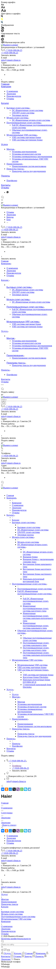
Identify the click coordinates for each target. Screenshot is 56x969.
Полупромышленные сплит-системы (24, 122)
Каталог (5, 103)
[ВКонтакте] (2, 789)
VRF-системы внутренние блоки (27, 140)
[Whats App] (8, 192)
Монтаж (11, 149)
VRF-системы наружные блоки (26, 137)
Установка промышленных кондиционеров (32, 156)
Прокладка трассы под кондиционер (29, 171)
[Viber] (18, 789)
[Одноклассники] (6, 789)
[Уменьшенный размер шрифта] (2, 5)
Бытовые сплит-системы (18, 108)
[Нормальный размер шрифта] (3, 7)
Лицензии (11, 94)
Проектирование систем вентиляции (29, 166)
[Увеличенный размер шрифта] (3, 11)
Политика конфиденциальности (16, 938)
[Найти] (3, 403)
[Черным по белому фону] (2, 16)
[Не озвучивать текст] (2, 40)
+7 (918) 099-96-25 (13, 50)
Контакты (5, 185)
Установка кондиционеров (24, 151)
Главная (5, 84)
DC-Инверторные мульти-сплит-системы (31, 120)
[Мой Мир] (10, 789)
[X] (14, 789)
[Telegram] (29, 789)
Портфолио (12, 180)
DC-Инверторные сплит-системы (27, 110)
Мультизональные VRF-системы (22, 135)
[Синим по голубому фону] (2, 22)
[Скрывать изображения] (2, 31)
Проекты (5, 176)
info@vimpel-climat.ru (11, 60)
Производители (14, 96)
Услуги (4, 144)
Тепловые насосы (20, 115)
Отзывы (10, 98)
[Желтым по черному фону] (2, 19)
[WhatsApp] (21, 789)
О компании (12, 91)
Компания (6, 86)
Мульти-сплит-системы (18, 118)
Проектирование (15, 164)
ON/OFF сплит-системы (23, 113)
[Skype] (25, 789)
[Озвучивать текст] (2, 36)
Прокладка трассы (15, 169)
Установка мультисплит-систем (26, 154)
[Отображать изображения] (2, 28)
